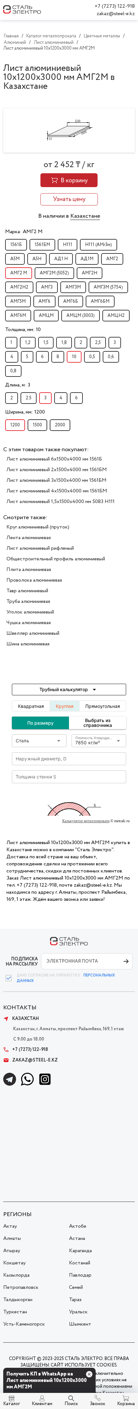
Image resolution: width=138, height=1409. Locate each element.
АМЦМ (46, 315)
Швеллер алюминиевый (32, 633)
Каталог (11, 1404)
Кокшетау (14, 1263)
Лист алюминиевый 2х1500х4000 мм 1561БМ (56, 469)
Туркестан (15, 1312)
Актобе (77, 1226)
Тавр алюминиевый (27, 591)
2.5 (28, 398)
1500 (37, 425)
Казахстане (85, 216)
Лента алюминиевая (28, 537)
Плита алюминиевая (28, 569)
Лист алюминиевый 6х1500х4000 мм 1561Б (54, 459)
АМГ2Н (89, 273)
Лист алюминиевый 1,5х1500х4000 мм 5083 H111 (60, 501)
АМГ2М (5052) (54, 273)
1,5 (45, 342)
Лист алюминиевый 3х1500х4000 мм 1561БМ (56, 480)
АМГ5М (18, 301)
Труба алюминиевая (28, 601)
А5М (15, 259)
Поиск (71, 1404)
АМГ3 (47, 287)
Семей (76, 1287)
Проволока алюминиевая (34, 580)
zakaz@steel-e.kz (116, 13)
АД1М (87, 259)
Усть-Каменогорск (24, 1324)
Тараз (75, 1299)
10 (74, 357)
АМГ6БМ (100, 301)
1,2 (27, 342)
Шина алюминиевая (27, 644)
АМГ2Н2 (19, 287)
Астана (77, 1238)
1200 (15, 425)
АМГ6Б (70, 301)
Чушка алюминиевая (28, 622)
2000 (60, 425)
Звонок (97, 1404)
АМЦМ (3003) (80, 315)
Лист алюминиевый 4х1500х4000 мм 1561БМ (56, 491)
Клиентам (42, 1404)
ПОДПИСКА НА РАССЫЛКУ (22, 961)
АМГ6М (18, 315)
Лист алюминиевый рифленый (40, 548)
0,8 (13, 371)
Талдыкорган (17, 1299)
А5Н (36, 259)
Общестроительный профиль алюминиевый (55, 559)
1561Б (16, 245)
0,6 (111, 357)
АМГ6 (44, 301)
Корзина (126, 1404)
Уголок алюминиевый (30, 612)
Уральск (78, 1312)
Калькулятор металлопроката (85, 821)
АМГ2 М (18, 273)
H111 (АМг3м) (98, 245)
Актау (10, 1226)
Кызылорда (16, 1275)
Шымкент (80, 1324)
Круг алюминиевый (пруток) (37, 527)
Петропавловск (21, 1287)
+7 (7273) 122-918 (115, 6)
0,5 (92, 357)
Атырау (11, 1250)
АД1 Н (61, 259)
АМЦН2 (116, 315)
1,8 (64, 342)
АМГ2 (112, 259)
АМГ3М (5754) (108, 287)
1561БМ (42, 245)
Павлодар (80, 1275)
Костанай (79, 1263)
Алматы (12, 1238)
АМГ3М (73, 287)
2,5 (98, 342)
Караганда (80, 1250)
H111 (67, 245)
